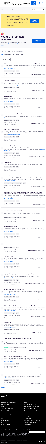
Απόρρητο (19, 440)
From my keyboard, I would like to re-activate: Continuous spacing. (19, 273)
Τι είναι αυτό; (27, 418)
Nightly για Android (5, 424)
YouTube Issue (7, 322)
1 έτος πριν (42, 139)
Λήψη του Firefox (33, 3)
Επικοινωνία (4, 442)
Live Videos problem (8, 256)
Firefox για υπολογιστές (30, 404)
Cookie (25, 440)
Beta (2, 418)
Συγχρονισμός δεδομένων (30, 422)
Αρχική (2, 9)
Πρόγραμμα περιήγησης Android (32, 406)
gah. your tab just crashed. (10, 145)
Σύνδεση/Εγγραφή (41, 3)
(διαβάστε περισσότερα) (10, 68)
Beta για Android (5, 420)
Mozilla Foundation (13, 429)
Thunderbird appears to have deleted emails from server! (17, 175)
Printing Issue (7, 162)
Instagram (44, 441)
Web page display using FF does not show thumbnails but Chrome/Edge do (21, 305)
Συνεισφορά (26, 3)
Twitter (2, 406)
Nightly (2, 422)
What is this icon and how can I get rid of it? (14, 243)
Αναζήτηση (44, 10)
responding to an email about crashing (13, 210)
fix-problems (19, 51)
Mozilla (4, 396)
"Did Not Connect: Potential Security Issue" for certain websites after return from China (24, 373)
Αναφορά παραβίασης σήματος (8, 402)
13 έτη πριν (42, 74)
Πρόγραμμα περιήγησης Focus (31, 410)
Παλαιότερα (4, 387)
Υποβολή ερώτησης (20, 4)
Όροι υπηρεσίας (11, 440)
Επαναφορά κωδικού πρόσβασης (32, 420)
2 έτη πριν (43, 90)
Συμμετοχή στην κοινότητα (7, 408)
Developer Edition (5, 416)
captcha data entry (8, 96)
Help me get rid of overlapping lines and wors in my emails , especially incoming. (22, 63)
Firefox (6, 73)
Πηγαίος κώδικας (5, 404)
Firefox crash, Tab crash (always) (11, 129)
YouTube (41, 441)
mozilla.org (3, 440)
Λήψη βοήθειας (28, 424)
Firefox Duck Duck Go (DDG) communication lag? (15, 356)
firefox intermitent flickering (10, 80)
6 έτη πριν (43, 107)
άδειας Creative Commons (7, 436)
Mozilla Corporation (11, 431)
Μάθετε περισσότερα (34, 21)
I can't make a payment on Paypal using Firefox (14, 113)
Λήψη (25, 402)
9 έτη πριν (43, 123)
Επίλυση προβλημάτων (15, 73)
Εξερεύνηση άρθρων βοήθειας (7, 3)
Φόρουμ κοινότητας (14, 4)
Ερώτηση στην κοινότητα (38, 41)
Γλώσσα (31, 429)
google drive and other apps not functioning (14, 289)
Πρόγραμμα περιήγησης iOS (31, 408)
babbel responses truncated (10, 226)
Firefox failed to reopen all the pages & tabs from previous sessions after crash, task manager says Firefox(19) (17, 339)
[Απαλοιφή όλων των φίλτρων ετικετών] (24, 51)
